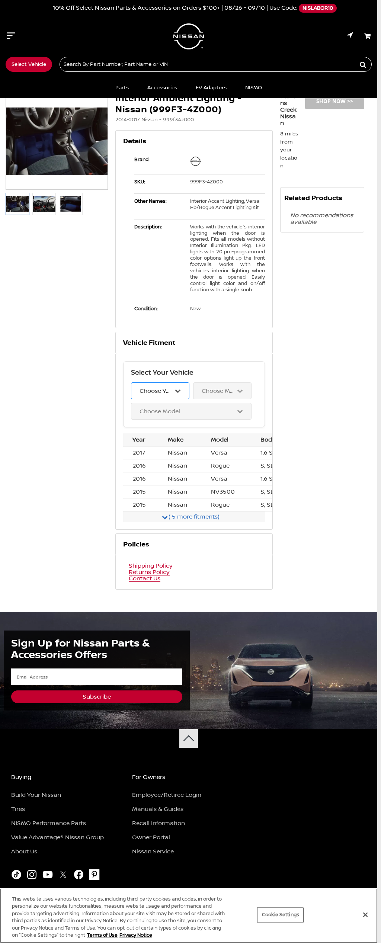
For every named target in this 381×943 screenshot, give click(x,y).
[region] (188, 915)
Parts (122, 88)
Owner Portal (151, 837)
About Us (24, 851)
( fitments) (194, 516)
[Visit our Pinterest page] (94, 876)
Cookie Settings (280, 915)
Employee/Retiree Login (166, 795)
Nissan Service (153, 851)
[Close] (365, 915)
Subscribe (97, 696)
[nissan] (198, 161)
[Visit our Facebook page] (79, 876)
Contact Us (144, 578)
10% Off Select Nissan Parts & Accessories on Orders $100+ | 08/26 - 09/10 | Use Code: (186, 7)
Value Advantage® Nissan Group (57, 837)
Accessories (162, 88)
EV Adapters (211, 88)
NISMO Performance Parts (48, 823)
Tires (18, 809)
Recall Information (158, 823)
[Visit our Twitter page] (63, 876)
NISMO (253, 88)
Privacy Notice (135, 935)
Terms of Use (102, 935)
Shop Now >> (334, 101)
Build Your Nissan (36, 795)
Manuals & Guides (157, 809)
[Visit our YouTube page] (47, 876)
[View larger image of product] (17, 204)
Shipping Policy (151, 566)
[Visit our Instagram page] (32, 876)
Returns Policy (149, 572)
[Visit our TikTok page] (16, 876)
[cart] (368, 36)
